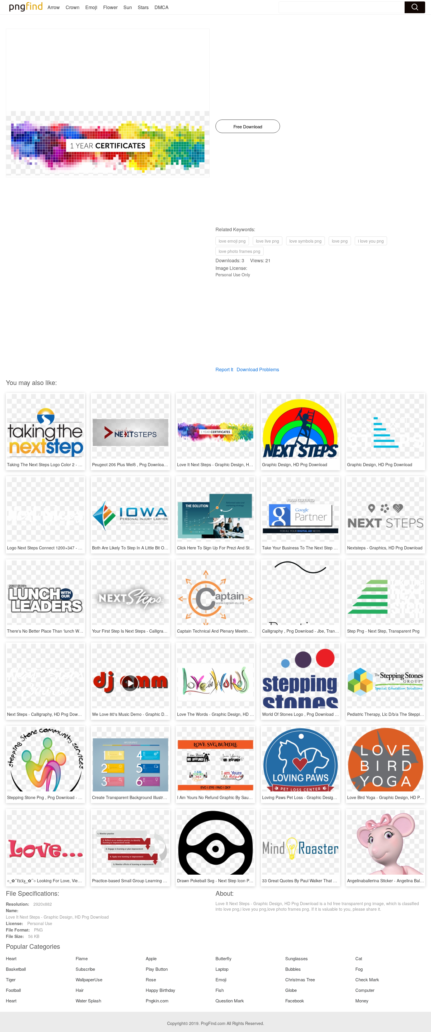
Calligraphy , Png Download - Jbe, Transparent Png (309, 631)
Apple (151, 958)
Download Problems (258, 369)
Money (362, 1000)
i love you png (371, 241)
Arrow (53, 7)
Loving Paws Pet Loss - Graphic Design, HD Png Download (317, 797)
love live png (267, 241)
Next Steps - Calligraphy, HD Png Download (47, 714)
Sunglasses (296, 958)
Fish (220, 990)
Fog (359, 969)
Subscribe (85, 969)
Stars (143, 7)
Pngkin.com (157, 1000)
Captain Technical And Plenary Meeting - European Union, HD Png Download (248, 631)
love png (340, 241)
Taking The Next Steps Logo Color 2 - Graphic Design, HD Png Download (75, 464)
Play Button (157, 969)
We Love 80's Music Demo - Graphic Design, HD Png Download (151, 714)
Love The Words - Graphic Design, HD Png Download (227, 714)
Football (13, 990)
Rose (151, 979)
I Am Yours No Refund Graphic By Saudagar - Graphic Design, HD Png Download (252, 797)
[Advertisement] (107, 70)
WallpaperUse (89, 979)
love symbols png (305, 241)
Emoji (91, 7)
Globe (291, 990)
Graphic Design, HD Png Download (294, 464)
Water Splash (88, 1000)
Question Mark (230, 1000)
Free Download (247, 126)
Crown (72, 7)
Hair (80, 990)
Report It (224, 369)
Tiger (11, 979)
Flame (82, 958)
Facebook (294, 1000)
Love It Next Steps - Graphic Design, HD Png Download (228, 464)
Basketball (16, 969)
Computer (364, 990)
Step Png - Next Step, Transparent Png (383, 631)
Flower (110, 7)
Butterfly (224, 958)
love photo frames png (239, 251)
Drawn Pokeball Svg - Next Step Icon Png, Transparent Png (232, 880)
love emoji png (232, 241)
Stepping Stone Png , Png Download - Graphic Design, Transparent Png (73, 797)
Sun (127, 7)
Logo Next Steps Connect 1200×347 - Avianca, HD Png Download (68, 548)
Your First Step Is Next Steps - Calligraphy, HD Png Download (149, 631)
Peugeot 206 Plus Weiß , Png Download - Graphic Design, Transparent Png (162, 464)
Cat (358, 958)
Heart (11, 958)
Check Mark (367, 979)
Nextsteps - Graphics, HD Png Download (384, 548)
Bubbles (293, 969)
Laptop (222, 969)
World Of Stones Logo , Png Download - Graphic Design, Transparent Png (331, 714)
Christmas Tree (300, 979)
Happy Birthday (160, 990)
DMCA (162, 7)
